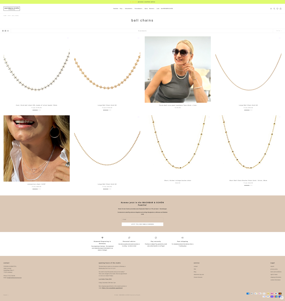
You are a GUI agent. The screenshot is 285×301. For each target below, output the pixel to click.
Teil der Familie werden (157, 160)
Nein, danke (157, 164)
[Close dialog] (170, 134)
